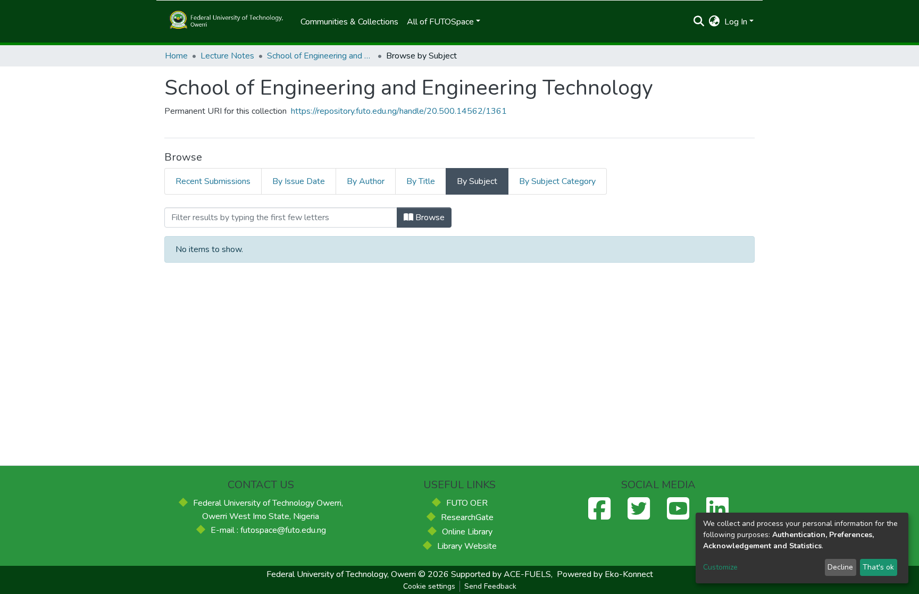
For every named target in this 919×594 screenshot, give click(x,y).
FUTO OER (467, 503)
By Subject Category (557, 181)
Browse (429, 217)
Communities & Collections (349, 22)
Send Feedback (490, 586)
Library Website (467, 546)
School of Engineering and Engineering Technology (320, 56)
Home (176, 56)
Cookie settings (429, 586)
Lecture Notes (227, 56)
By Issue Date (298, 181)
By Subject (477, 181)
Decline (840, 567)
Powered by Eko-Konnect (605, 574)
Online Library (467, 532)
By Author (366, 181)
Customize (720, 567)
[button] (714, 21)
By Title (420, 181)
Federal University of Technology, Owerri (341, 574)
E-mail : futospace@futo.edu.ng (268, 530)
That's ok (878, 567)
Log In (735, 22)
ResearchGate (467, 517)
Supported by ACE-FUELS (501, 574)
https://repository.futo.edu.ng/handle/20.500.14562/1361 (399, 111)
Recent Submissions (213, 181)
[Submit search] (699, 21)
